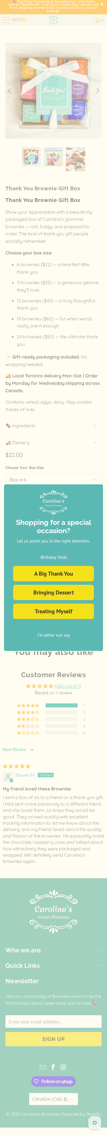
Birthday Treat (54, 557)
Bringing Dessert (53, 592)
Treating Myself (53, 611)
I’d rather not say (53, 635)
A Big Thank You (53, 573)
